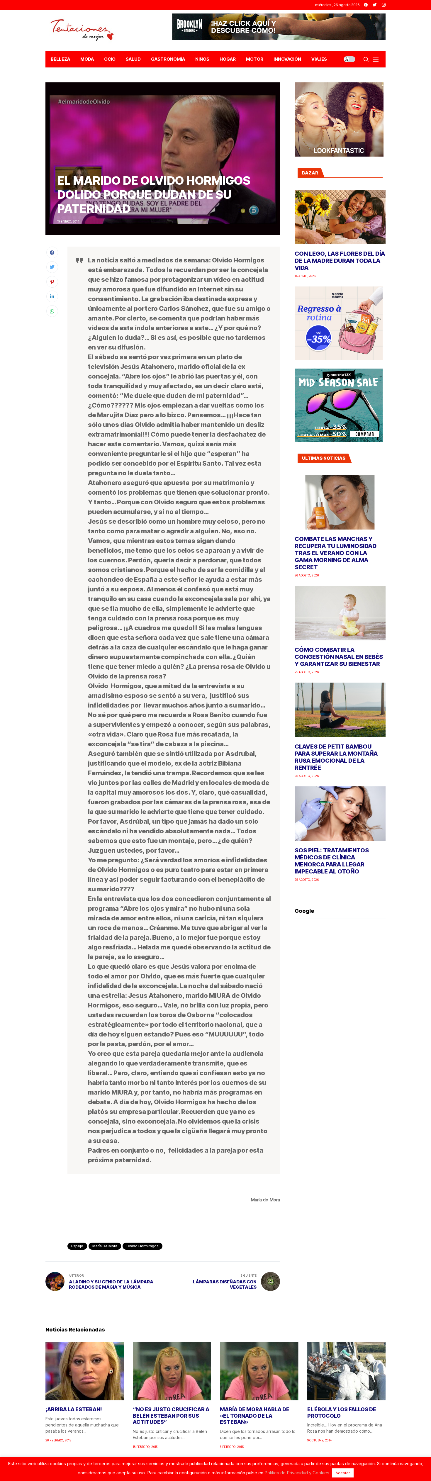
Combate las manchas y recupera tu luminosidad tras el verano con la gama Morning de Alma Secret (335, 553)
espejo (77, 1246)
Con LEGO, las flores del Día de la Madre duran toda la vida (340, 260)
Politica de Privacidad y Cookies (296, 1472)
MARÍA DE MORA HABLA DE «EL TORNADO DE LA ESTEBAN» (254, 1415)
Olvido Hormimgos (142, 1246)
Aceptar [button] (342, 1472)
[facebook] (366, 5)
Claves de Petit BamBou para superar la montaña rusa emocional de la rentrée (336, 757)
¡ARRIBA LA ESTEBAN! (73, 1409)
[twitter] (375, 4)
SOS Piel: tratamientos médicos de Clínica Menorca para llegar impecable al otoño (332, 861)
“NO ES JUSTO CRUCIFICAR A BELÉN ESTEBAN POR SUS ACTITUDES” (171, 1415)
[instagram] (384, 5)
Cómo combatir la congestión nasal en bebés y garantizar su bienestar (339, 656)
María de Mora (104, 1246)
